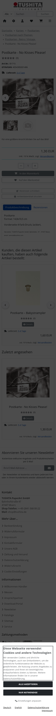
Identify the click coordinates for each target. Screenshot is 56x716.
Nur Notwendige (28, 692)
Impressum (47, 710)
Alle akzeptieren (28, 684)
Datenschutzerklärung (38, 707)
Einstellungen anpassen (29, 700)
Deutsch (7, 707)
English (18, 707)
